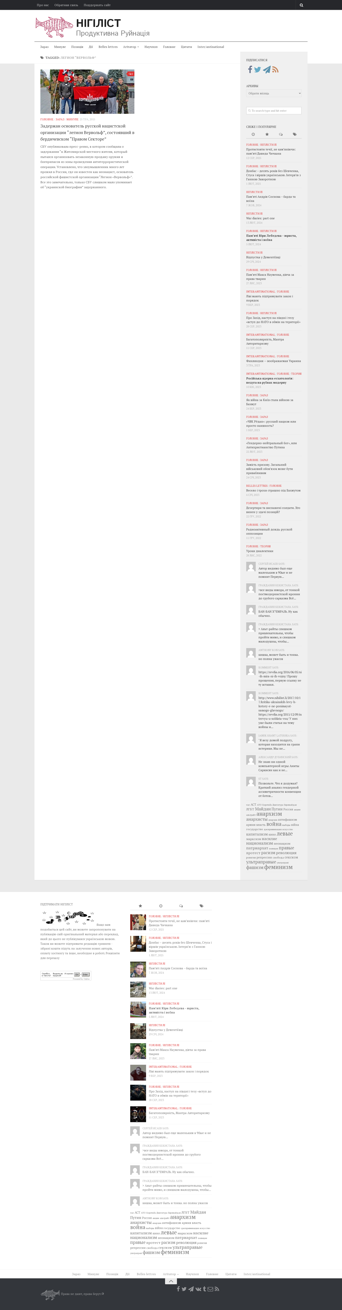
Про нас (43, 5)
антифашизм (287, 819)
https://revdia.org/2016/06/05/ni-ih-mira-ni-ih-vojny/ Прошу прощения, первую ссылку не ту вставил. (280, 678)
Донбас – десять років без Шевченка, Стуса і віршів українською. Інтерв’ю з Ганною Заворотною (273, 175)
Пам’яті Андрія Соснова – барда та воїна (178, 968)
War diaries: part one (260, 218)
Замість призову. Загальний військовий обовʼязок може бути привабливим (269, 469)
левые (285, 833)
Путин (277, 809)
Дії (91, 47)
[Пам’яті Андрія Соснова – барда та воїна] (138, 969)
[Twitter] (257, 70)
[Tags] (295, 134)
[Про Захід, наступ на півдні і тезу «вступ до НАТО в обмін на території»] (138, 1093)
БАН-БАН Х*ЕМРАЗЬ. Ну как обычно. (168, 1172)
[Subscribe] (210, 1289)
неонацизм (282, 843)
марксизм (253, 839)
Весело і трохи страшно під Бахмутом (273, 490)
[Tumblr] (204, 1289)
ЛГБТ (250, 809)
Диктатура (278, 804)
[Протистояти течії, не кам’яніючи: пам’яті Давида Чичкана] (138, 922)
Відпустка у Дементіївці (263, 257)
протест (253, 852)
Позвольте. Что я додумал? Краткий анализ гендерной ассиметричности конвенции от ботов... (279, 789)
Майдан (263, 809)
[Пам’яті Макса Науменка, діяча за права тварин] (138, 1051)
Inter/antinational (211, 47)
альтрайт (251, 814)
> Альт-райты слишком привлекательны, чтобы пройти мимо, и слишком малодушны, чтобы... (277, 635)
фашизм (254, 867)
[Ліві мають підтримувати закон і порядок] (138, 1073)
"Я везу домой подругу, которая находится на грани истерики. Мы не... (279, 744)
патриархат (257, 848)
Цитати (186, 47)
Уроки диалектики (259, 551)
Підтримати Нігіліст (56, 904)
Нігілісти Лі (268, 144)
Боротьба (267, 804)
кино (272, 834)
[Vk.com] (198, 1289)
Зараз (44, 47)
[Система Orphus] (65, 979)
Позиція (77, 47)
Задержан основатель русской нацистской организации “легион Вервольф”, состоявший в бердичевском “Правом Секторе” (87, 132)
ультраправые (261, 862)
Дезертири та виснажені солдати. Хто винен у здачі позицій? (273, 510)
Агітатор (129, 47)
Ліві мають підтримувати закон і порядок (179, 1071)
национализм (259, 843)
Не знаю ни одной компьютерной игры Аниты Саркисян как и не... (278, 766)
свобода (278, 857)
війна (295, 825)
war (248, 804)
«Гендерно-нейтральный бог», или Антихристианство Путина (271, 445)
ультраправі (283, 862)
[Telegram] (267, 70)
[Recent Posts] (253, 134)
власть (261, 825)
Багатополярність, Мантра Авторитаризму (265, 341)
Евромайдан (290, 804)
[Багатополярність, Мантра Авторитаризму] (138, 1114)
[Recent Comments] (281, 134)
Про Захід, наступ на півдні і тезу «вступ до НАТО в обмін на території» (273, 320)
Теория (296, 374)
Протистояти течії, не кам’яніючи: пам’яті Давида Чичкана (271, 151)
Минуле (60, 47)
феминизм (278, 867)
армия (251, 825)
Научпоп (151, 47)
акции (297, 809)
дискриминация (273, 829)
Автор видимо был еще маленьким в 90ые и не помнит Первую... (275, 572)
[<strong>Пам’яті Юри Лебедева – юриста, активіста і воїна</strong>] (138, 1009)
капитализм (257, 834)
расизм (268, 852)
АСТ (253, 804)
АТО (259, 804)
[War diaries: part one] (138, 989)
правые (286, 848)
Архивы (252, 86)
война (273, 823)
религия (251, 857)
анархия (272, 819)
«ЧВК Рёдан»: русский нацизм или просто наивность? (271, 423)
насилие (269, 838)
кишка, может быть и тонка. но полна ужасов (278, 657)
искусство (287, 829)
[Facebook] (250, 70)
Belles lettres (108, 47)
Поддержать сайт (97, 5)
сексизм (291, 857)
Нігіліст (98, 24)
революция (286, 852)
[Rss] (275, 70)
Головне (169, 47)
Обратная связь (66, 5)
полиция (273, 848)
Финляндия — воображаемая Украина (273, 361)
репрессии (264, 857)
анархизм (269, 813)
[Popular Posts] (267, 134)
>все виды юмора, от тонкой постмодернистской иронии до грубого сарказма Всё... (279, 594)
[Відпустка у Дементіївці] (138, 1031)
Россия (288, 809)
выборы (286, 824)
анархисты (257, 819)
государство (254, 829)
